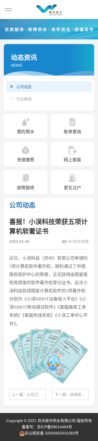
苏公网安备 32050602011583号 (52, 433)
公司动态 (24, 87)
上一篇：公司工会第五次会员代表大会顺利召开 (29, 394)
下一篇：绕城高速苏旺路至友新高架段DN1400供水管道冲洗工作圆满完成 (72, 394)
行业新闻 (24, 99)
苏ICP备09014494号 (54, 427)
